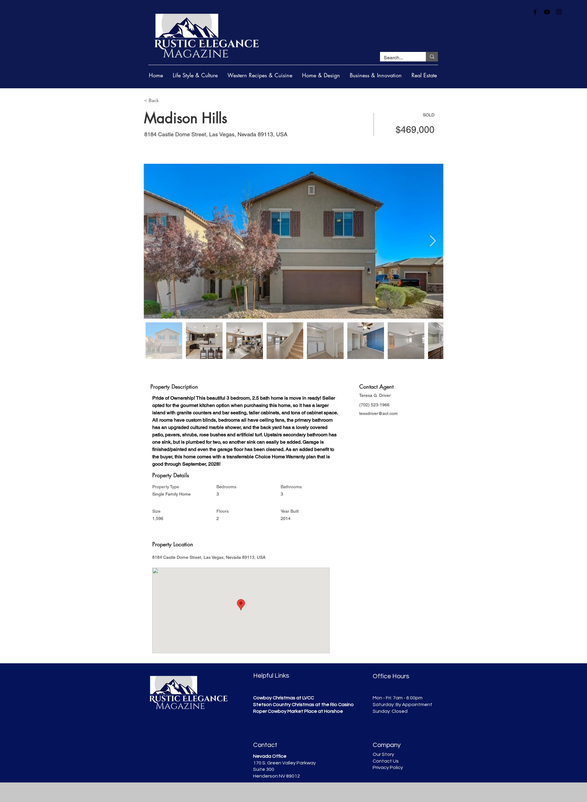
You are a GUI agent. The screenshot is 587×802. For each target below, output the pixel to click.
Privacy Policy (388, 767)
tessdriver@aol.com (378, 413)
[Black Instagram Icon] (559, 12)
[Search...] (432, 56)
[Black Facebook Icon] (535, 12)
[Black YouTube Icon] (547, 12)
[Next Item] (432, 241)
